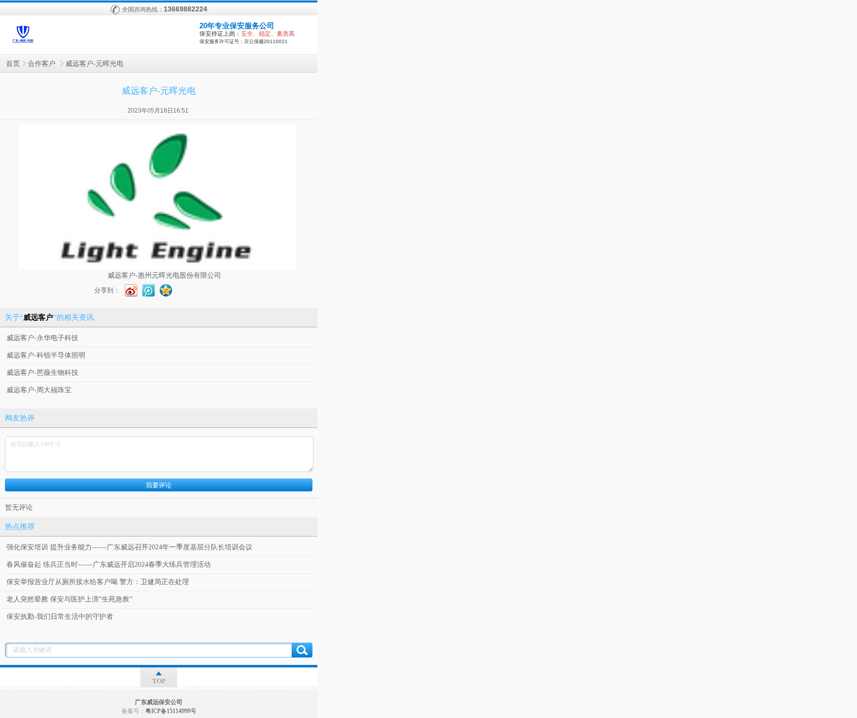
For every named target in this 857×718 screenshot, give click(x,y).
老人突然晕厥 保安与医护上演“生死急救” (69, 599)
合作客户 (43, 63)
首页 (13, 63)
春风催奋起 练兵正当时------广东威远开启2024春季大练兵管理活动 (108, 564)
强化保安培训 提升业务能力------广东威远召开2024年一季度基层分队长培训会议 (129, 547)
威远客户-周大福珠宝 (38, 390)
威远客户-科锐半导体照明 (45, 355)
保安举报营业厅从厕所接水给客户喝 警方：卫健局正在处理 (97, 582)
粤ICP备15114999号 (170, 711)
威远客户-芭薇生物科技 (42, 372)
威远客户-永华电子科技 (42, 338)
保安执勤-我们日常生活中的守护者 (59, 616)
